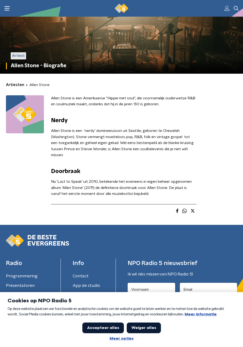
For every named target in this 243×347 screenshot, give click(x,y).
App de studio (86, 286)
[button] (7, 8)
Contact (81, 276)
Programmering (21, 276)
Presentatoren (20, 286)
